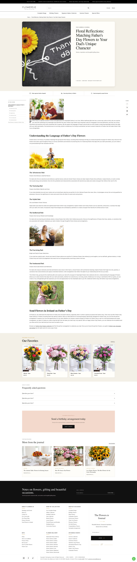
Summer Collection (73, 536)
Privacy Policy (25, 540)
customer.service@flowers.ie (94, 559)
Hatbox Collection (50, 512)
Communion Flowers (51, 526)
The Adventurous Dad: (13, 108)
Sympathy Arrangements (74, 528)
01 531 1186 (32, 1)
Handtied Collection (50, 514)
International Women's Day (75, 544)
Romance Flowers (73, 522)
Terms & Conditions (26, 538)
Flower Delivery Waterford (52, 550)
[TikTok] (33, 558)
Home (28, 17)
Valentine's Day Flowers (74, 542)
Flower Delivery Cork (51, 548)
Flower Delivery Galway (51, 540)
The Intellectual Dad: (12, 115)
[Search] (88, 8)
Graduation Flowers (73, 516)
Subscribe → (111, 492)
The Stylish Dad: (12, 113)
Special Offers (96, 13)
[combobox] (68, 8)
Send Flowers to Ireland (27, 522)
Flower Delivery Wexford (52, 546)
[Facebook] (28, 558)
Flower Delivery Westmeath (52, 552)
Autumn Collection (73, 538)
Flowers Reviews (26, 520)
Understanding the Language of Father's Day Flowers (16, 105)
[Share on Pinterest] (127, 111)
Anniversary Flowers (73, 518)
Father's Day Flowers (74, 548)
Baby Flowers (72, 514)
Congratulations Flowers (74, 526)
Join (102, 538)
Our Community (25, 516)
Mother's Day (72, 546)
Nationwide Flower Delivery (52, 536)
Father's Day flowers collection (44, 326)
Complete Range (41, 13)
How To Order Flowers (27, 544)
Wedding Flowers (50, 524)
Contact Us (24, 514)
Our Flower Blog (25, 518)
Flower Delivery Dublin (51, 538)
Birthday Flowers (53, 13)
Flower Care (25, 546)
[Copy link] (127, 114)
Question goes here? (68, 393)
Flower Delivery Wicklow (52, 544)
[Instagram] (23, 558)
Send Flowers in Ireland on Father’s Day (16, 122)
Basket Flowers (50, 518)
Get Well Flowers (73, 524)
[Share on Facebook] (127, 103)
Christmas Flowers (73, 540)
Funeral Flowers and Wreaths (53, 522)
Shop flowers (68, 426)
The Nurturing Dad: (12, 110)
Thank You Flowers (73, 520)
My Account (24, 542)
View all (113, 341)
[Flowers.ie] (29, 8)
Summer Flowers (84, 13)
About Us (24, 512)
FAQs (23, 536)
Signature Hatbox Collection (69, 13)
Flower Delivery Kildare (51, 542)
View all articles (112, 443)
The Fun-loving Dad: (12, 117)
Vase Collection (49, 516)
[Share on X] (127, 107)
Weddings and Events (27, 510)
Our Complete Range (51, 510)
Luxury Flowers (49, 520)
